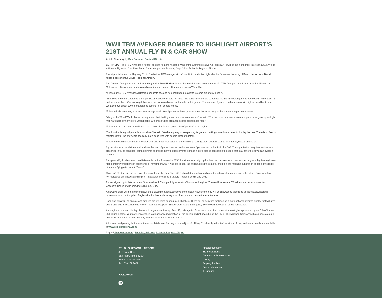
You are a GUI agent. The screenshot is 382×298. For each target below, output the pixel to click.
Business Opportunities (166, 11)
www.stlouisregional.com (122, 227)
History (206, 259)
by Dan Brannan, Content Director (144, 59)
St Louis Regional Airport (170, 232)
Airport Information (212, 247)
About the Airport (116, 11)
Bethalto (139, 232)
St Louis (150, 232)
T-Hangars (208, 271)
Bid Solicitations (211, 251)
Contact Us (212, 11)
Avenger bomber (123, 232)
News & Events (192, 11)
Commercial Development (216, 255)
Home (102, 11)
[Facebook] (120, 283)
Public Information (212, 267)
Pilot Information (139, 11)
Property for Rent (212, 263)
